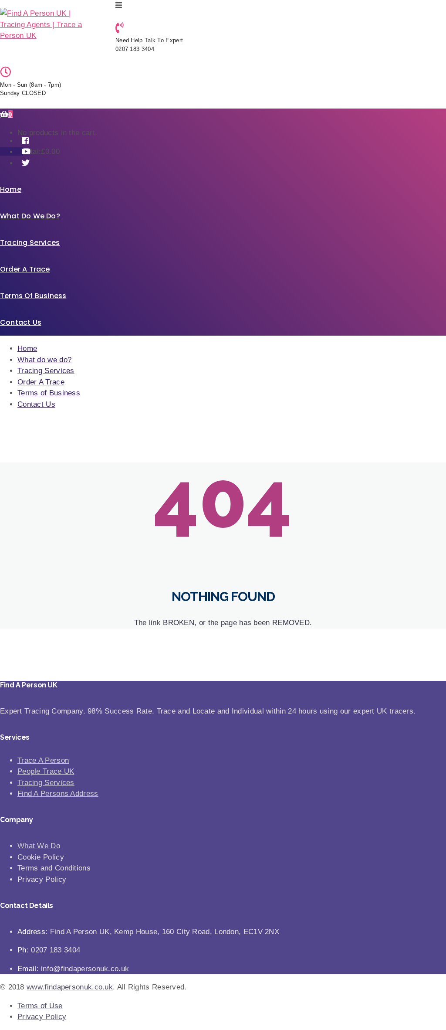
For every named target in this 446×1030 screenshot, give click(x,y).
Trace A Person (43, 760)
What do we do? (30, 216)
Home (10, 189)
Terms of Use (40, 1006)
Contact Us (20, 322)
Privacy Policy (41, 1017)
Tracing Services (30, 243)
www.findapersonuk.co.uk (70, 987)
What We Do (38, 846)
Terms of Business (33, 296)
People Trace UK (45, 771)
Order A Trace (25, 269)
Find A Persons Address (57, 793)
